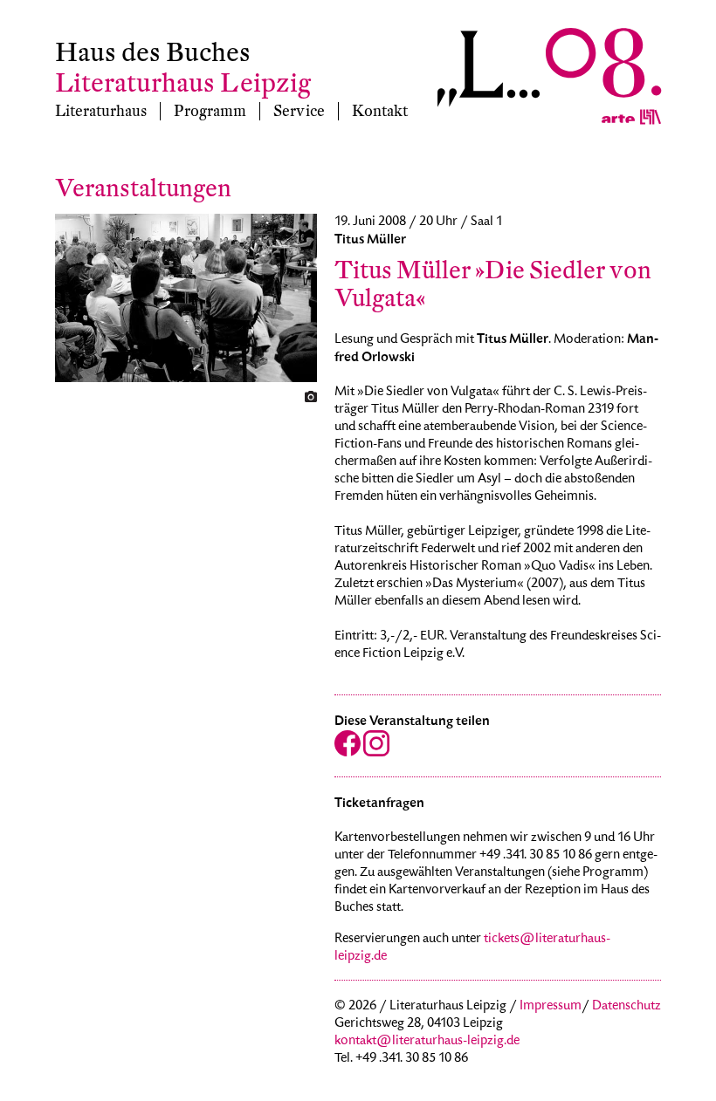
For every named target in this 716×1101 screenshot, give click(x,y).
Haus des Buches (153, 53)
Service (299, 111)
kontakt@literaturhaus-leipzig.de (427, 1042)
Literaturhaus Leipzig (183, 83)
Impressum (551, 1007)
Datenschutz (626, 1007)
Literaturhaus (101, 111)
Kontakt (380, 111)
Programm (210, 111)
